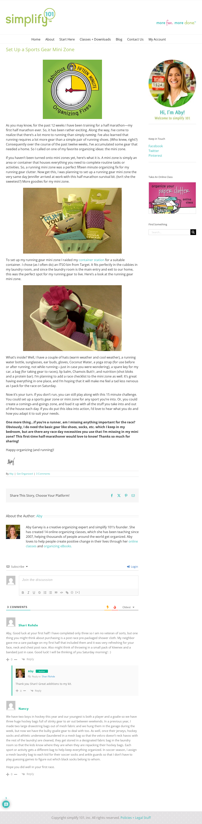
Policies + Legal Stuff (136, 818)
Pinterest (155, 155)
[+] (78, 592)
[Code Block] (61, 592)
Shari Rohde (48, 676)
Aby (11, 473)
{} (72, 592)
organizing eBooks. (58, 546)
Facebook (156, 146)
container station (91, 260)
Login (134, 566)
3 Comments (43, 473)
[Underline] (34, 592)
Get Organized (25, 473)
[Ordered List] (45, 592)
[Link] (67, 592)
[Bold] (23, 592)
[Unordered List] (50, 592)
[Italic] (28, 592)
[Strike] (39, 592)
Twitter (154, 151)
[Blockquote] (56, 592)
